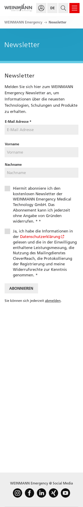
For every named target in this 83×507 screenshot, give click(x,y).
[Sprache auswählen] (52, 8)
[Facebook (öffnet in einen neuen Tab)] (30, 493)
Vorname (12, 144)
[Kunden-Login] (41, 8)
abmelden (53, 301)
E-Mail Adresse (18, 122)
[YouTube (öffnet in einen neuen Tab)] (65, 493)
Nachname (13, 165)
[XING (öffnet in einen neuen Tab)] (53, 493)
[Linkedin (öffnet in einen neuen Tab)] (41, 493)
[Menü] (74, 8)
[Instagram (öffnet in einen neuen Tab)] (18, 493)
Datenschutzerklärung (40, 236)
